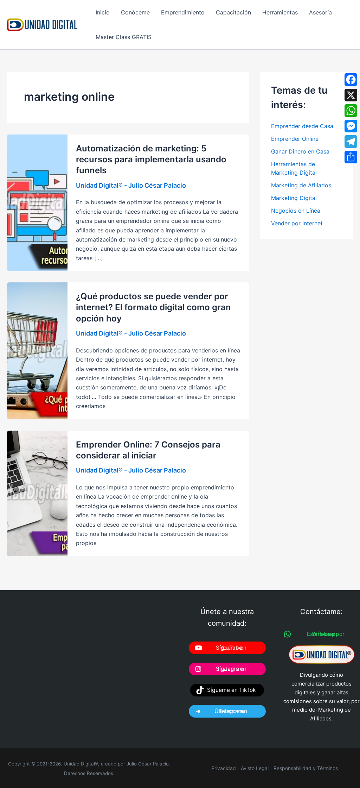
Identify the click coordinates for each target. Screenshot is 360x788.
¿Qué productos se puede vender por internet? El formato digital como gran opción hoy (153, 307)
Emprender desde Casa (302, 126)
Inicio (103, 12)
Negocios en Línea (295, 210)
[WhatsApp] (351, 110)
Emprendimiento (183, 12)
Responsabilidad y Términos (306, 768)
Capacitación (233, 12)
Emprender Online (295, 138)
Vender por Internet (297, 223)
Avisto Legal (255, 768)
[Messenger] (351, 126)
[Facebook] (351, 79)
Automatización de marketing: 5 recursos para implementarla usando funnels (151, 159)
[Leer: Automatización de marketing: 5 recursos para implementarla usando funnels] (37, 202)
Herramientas (280, 12)
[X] (351, 95)
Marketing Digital (294, 197)
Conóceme (135, 12)
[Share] (351, 157)
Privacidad (223, 768)
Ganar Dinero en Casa (300, 151)
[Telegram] (351, 141)
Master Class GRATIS (124, 36)
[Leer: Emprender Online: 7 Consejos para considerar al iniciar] (37, 492)
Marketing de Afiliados (301, 185)
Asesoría (320, 12)
